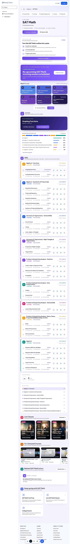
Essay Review (40, 537)
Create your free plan (43, 58)
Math (51, 107)
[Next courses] (67, 455)
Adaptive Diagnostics (45, 14)
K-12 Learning (56, 535)
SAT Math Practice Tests (25, 532)
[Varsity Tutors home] (7, 3)
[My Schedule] (37, 541)
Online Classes (56, 532)
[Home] (24, 9)
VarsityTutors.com (57, 539)
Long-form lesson (41, 126)
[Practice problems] (64, 170)
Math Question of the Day (26, 535)
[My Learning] (30, 541)
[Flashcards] (60, 170)
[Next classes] (67, 430)
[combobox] (10, 7)
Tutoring (35, 14)
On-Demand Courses (25, 539)
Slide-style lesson (29, 126)
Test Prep (55, 530)
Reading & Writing (41, 107)
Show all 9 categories (27, 152)
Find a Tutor (56, 528)
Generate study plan (31, 32)
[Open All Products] (42, 541)
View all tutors (61, 469)
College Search (56, 537)
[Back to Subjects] (21, 9)
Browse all (62, 417)
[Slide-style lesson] (57, 170)
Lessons (55, 14)
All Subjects (22, 528)
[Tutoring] (33, 541)
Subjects (29, 9)
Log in (58, 3)
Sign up (65, 3)
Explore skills (44, 32)
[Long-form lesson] (53, 170)
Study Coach (40, 535)
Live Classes (23, 537)
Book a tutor (60, 72)
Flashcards (63, 14)
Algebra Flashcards (24, 530)
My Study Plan (26, 14)
